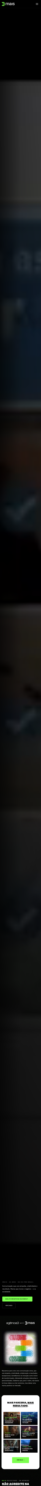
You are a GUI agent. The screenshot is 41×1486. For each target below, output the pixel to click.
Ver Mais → (20, 1460)
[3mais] (8, 4)
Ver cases (8, 1305)
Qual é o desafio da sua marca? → (17, 1299)
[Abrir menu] (37, 4)
